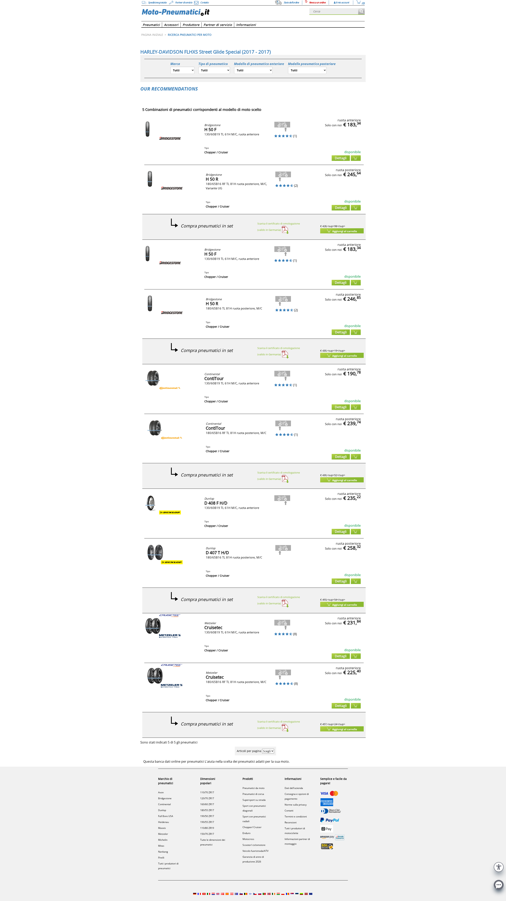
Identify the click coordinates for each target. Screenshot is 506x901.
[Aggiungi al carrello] (356, 158)
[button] (499, 866)
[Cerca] (361, 11)
